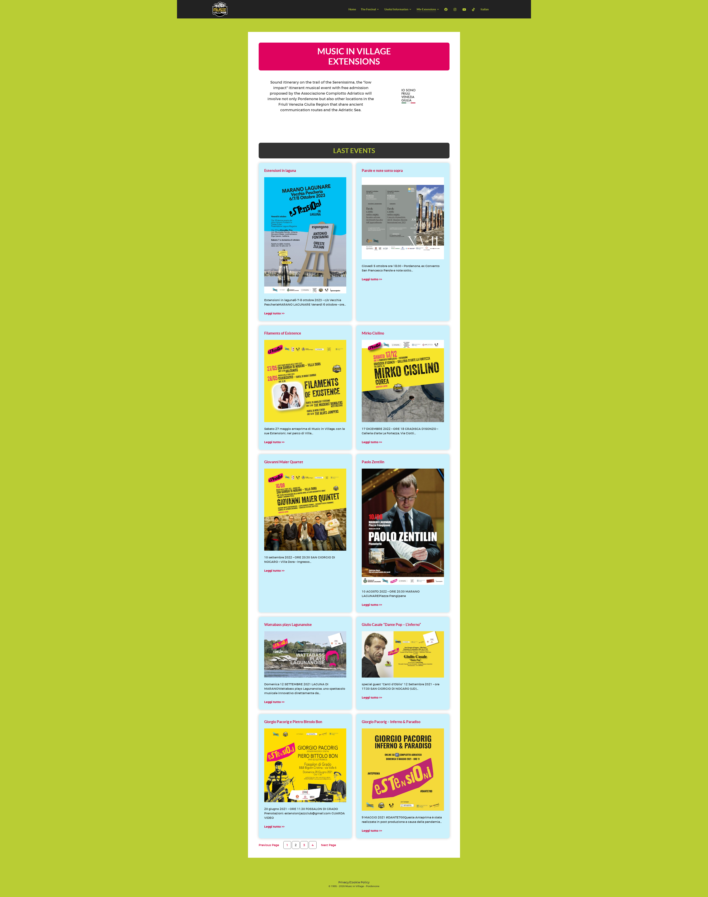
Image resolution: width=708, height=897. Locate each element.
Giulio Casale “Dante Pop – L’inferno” (391, 624)
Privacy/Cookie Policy (354, 882)
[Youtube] (465, 9)
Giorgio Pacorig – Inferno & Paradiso (391, 722)
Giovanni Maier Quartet (283, 462)
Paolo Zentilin (373, 462)
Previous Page (269, 845)
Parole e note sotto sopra (382, 170)
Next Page (328, 845)
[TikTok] (474, 9)
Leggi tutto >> (274, 313)
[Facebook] (446, 9)
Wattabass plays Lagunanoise (288, 624)
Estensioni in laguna (280, 170)
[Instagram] (455, 9)
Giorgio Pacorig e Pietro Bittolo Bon (293, 722)
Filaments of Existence (282, 333)
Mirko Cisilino (373, 333)
